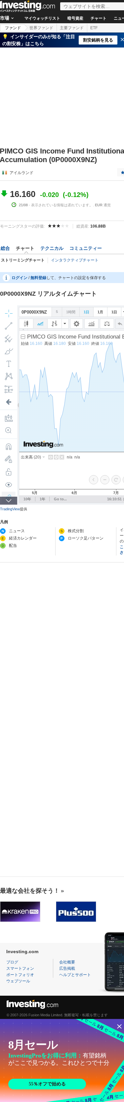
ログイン (19, 277)
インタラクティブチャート (75, 260)
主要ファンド (72, 28)
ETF (94, 28)
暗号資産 (75, 18)
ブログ (12, 962)
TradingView (10, 509)
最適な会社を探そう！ (30, 890)
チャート (98, 18)
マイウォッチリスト (42, 18)
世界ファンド (41, 28)
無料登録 (38, 277)
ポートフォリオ (20, 974)
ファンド (13, 28)
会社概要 (67, 962)
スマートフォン (20, 968)
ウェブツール (18, 981)
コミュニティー (85, 248)
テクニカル (51, 248)
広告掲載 (67, 968)
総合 (5, 248)
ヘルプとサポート (75, 974)
